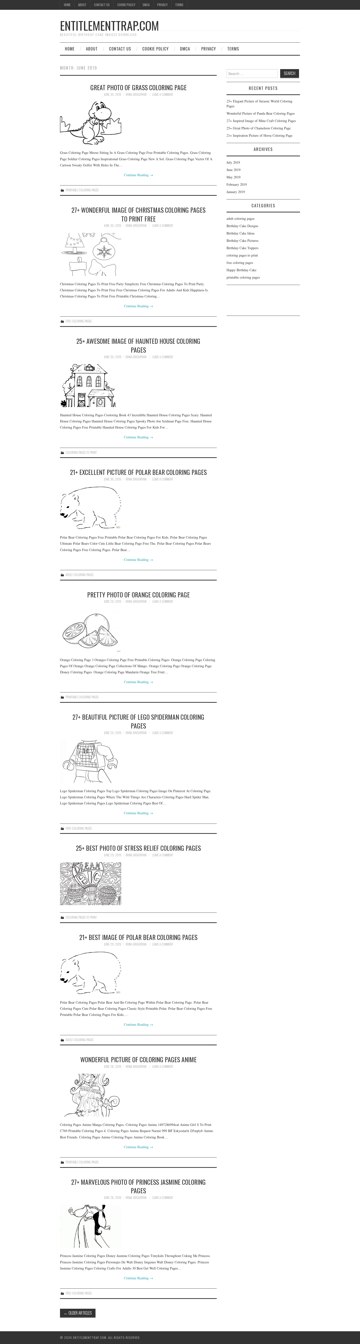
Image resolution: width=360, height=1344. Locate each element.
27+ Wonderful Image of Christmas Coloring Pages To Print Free (138, 214)
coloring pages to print (81, 452)
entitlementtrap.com (109, 25)
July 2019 (233, 162)
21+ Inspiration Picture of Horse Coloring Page (259, 135)
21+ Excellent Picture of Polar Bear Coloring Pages (138, 472)
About (82, 4)
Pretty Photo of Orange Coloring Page (138, 594)
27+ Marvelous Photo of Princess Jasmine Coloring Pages (138, 1186)
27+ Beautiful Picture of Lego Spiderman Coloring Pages (138, 721)
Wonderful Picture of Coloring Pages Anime (138, 1059)
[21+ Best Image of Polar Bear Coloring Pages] (138, 972)
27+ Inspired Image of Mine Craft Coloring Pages (261, 120)
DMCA (146, 4)
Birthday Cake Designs (242, 225)
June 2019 (233, 169)
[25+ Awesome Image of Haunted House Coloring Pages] (138, 385)
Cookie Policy (126, 4)
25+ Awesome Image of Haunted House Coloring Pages (138, 345)
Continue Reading (138, 175)
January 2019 (236, 191)
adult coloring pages (79, 574)
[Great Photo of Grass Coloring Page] (138, 123)
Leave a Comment (162, 94)
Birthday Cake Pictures (242, 240)
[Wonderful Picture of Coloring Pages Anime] (138, 1095)
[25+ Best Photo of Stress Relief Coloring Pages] (138, 883)
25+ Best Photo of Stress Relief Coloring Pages (138, 847)
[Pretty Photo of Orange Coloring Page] (138, 630)
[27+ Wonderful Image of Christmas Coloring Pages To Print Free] (138, 254)
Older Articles (78, 1313)
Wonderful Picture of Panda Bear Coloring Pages (261, 113)
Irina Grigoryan (136, 94)
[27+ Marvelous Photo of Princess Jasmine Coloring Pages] (138, 1226)
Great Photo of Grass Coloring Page (138, 87)
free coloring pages (79, 321)
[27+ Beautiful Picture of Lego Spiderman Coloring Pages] (138, 761)
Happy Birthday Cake (241, 270)
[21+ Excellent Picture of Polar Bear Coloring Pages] (138, 507)
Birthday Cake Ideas (240, 233)
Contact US (102, 4)
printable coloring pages (82, 190)
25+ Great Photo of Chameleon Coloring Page (259, 128)
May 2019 (233, 177)
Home (67, 4)
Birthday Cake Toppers (242, 248)
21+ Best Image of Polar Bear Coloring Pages (138, 937)
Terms (179, 4)
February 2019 (237, 184)
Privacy (162, 4)
